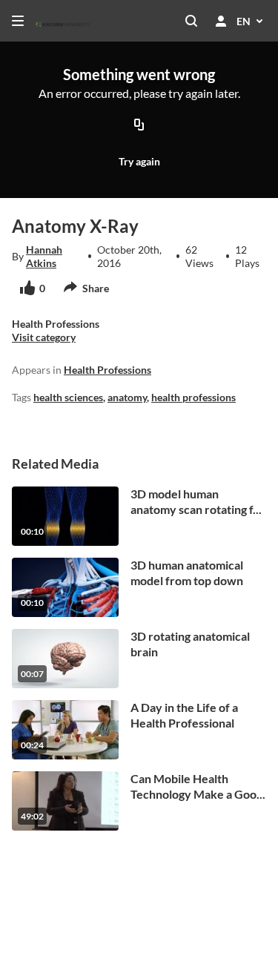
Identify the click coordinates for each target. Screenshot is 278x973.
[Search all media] (191, 21)
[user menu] (221, 21)
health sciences (68, 397)
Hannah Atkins (44, 256)
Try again (139, 161)
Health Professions (107, 369)
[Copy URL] (139, 125)
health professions (193, 397)
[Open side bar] (18, 21)
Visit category (44, 337)
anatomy (127, 397)
